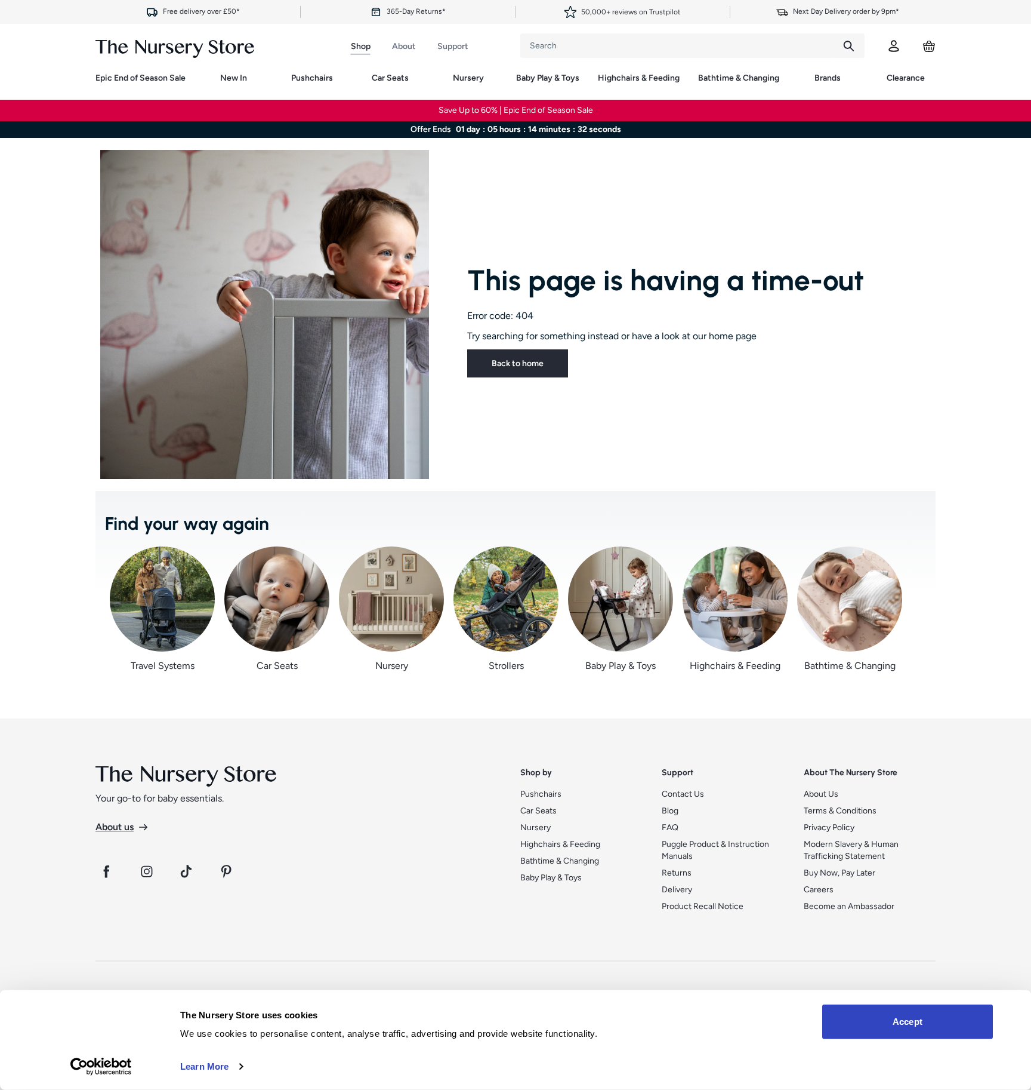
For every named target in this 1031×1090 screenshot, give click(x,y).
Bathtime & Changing (738, 78)
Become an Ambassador (849, 906)
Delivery (677, 890)
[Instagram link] (147, 871)
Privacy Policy (829, 827)
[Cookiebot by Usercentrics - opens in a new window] (101, 1067)
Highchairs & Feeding (639, 78)
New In (233, 78)
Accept (907, 1022)
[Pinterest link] (228, 871)
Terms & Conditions (840, 811)
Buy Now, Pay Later (839, 873)
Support (452, 46)
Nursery (468, 78)
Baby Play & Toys (547, 78)
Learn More (204, 1066)
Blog (670, 811)
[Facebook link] (106, 871)
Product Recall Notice (702, 906)
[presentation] (676, 45)
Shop (361, 46)
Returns (677, 873)
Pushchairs (312, 78)
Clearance (906, 78)
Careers (819, 890)
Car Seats (390, 78)
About (404, 46)
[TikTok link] (187, 871)
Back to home (518, 363)
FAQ (670, 827)
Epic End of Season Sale (140, 78)
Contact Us (683, 794)
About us (114, 827)
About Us (821, 794)
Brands (827, 78)
